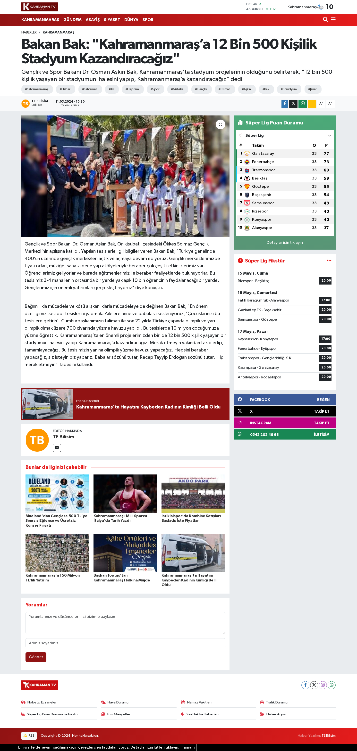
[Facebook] (305, 685)
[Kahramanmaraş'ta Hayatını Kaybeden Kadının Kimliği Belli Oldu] (193, 553)
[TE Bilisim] (37, 440)
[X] (314, 685)
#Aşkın (246, 89)
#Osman (224, 89)
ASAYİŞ (93, 20)
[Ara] (326, 20)
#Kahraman (89, 89)
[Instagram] (323, 685)
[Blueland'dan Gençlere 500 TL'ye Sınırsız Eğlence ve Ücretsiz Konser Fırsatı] (57, 493)
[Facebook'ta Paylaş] (284, 104)
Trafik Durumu (277, 702)
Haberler (29, 32)
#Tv (111, 89)
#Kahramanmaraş (36, 89)
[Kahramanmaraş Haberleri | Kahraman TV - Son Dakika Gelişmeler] (39, 7)
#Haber (65, 89)
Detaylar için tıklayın (285, 243)
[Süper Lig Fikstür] (329, 261)
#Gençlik (201, 89)
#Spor (155, 89)
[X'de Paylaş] (293, 104)
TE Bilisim (63, 436)
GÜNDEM (72, 20)
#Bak (266, 89)
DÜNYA (131, 20)
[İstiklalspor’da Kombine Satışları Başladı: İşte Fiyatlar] (193, 493)
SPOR (148, 20)
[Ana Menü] (332, 20)
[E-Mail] (57, 448)
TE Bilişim (329, 735)
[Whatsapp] (332, 685)
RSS (31, 735)
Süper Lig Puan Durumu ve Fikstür (53, 714)
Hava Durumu (118, 702)
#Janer (312, 89)
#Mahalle (177, 89)
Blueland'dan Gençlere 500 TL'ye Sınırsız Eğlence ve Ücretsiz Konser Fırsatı (56, 520)
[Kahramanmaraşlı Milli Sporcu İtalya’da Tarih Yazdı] (125, 493)
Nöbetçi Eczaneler (42, 702)
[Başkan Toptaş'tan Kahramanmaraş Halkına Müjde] (125, 553)
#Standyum (289, 89)
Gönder (36, 657)
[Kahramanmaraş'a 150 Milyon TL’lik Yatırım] (57, 553)
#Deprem (132, 89)
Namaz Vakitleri (199, 702)
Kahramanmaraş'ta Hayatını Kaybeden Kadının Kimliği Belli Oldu (189, 580)
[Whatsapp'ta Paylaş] (302, 104)
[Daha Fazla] (312, 104)
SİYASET (112, 20)
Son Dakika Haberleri (202, 714)
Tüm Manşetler (118, 714)
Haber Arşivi (276, 714)
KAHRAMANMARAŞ (40, 20)
